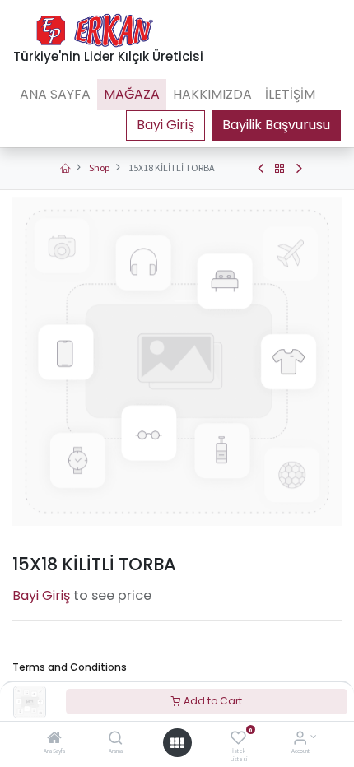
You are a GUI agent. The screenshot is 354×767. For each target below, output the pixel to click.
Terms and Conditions (69, 667)
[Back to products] (280, 169)
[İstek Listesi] (238, 739)
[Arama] (115, 739)
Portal (165, 125)
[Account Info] (300, 739)
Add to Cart (211, 701)
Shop (99, 167)
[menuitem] (55, 94)
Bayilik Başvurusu (276, 124)
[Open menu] (177, 743)
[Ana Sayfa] (54, 739)
